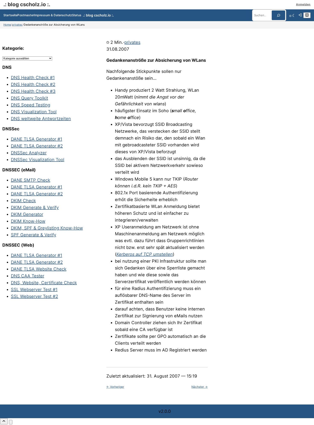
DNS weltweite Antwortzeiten (41, 118)
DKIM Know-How (28, 221)
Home (7, 24)
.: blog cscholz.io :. (26, 4)
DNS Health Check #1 (33, 77)
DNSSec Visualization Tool (37, 159)
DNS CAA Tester (27, 275)
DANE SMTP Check (30, 180)
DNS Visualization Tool (34, 111)
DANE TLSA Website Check (38, 269)
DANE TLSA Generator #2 (37, 146)
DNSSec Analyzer (29, 152)
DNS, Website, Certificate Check (44, 282)
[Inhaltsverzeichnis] (307, 15)
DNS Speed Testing (30, 104)
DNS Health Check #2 (33, 84)
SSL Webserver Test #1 (34, 289)
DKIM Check (23, 200)
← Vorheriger (115, 386)
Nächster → (199, 386)
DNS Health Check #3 (33, 91)
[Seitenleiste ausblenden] (10, 422)
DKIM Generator (27, 214)
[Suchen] (278, 15)
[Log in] (300, 15)
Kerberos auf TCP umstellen (144, 254)
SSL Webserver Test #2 (34, 296)
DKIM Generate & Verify (35, 207)
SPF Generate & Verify (33, 234)
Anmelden (303, 4)
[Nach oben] (4, 421)
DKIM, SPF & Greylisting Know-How (47, 228)
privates (17, 24)
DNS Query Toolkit (29, 98)
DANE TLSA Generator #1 (36, 139)
